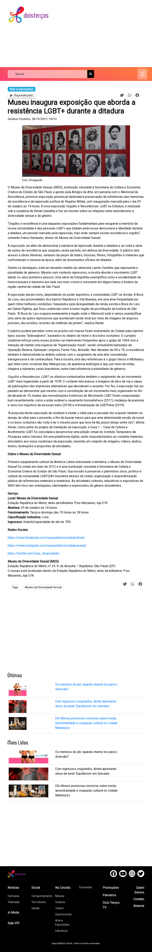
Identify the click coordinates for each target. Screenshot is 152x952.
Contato (139, 899)
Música (59, 896)
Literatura (61, 930)
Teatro (59, 908)
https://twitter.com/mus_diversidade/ (34, 553)
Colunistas (85, 887)
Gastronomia (63, 914)
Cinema (60, 902)
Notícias (13, 887)
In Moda (13, 912)
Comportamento (41, 896)
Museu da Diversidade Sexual (43, 587)
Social (35, 887)
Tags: (15, 587)
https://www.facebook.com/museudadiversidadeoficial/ (46, 538)
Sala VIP (14, 923)
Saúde (35, 908)
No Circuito (62, 887)
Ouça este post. (23, 95)
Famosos (13, 896)
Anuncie (138, 906)
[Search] (90, 74)
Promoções (111, 887)
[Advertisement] (103, 33)
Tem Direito (38, 902)
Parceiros (109, 895)
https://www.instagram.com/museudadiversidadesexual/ (47, 545)
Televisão (14, 902)
